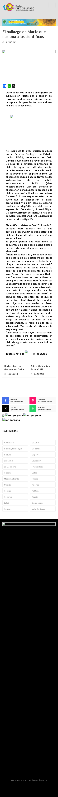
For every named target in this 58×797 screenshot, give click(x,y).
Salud (6, 503)
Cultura (7, 455)
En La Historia (10, 467)
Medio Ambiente (11, 479)
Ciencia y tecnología (13, 448)
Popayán (8, 497)
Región (35, 497)
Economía (8, 461)
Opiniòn (7, 485)
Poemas (35, 485)
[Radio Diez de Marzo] (18, 7)
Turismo (8, 509)
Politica (7, 491)
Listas (34, 473)
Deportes (36, 455)
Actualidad (9, 442)
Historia (7, 473)
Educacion (36, 461)
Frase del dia (37, 467)
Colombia (36, 448)
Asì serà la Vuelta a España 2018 (40, 368)
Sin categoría (37, 503)
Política (35, 491)
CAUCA (35, 442)
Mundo (35, 479)
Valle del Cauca (38, 509)
